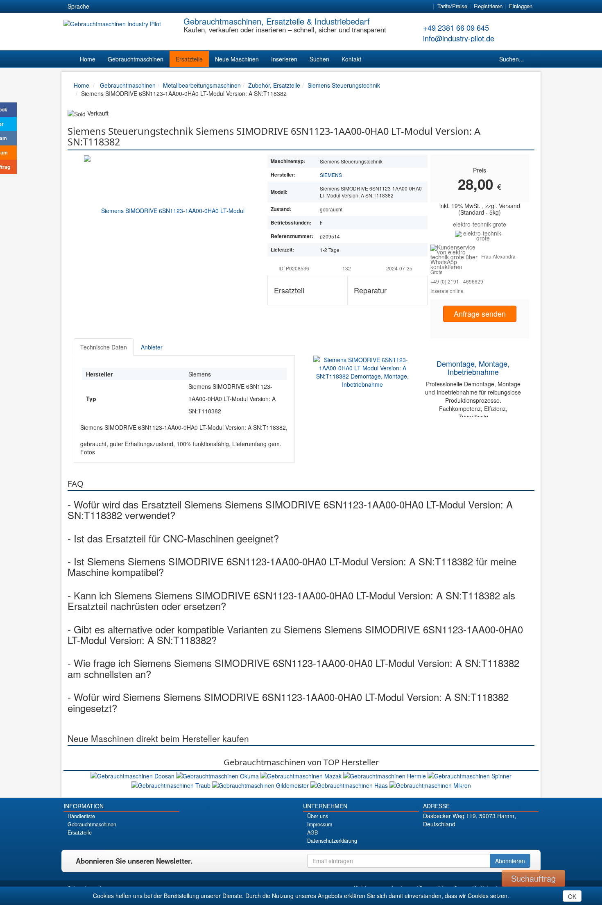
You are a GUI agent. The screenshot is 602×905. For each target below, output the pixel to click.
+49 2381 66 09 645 (456, 27)
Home (87, 59)
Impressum (319, 824)
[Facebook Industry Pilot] (452, 838)
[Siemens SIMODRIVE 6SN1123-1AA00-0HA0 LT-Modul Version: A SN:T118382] (169, 210)
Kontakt (351, 59)
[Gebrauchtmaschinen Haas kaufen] (349, 784)
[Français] (159, 6)
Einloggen (520, 6)
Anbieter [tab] (152, 347)
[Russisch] (130, 6)
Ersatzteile (189, 59)
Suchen (319, 59)
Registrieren (488, 6)
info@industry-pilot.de (458, 38)
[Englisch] (115, 6)
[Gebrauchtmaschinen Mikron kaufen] (430, 784)
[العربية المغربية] (145, 6)
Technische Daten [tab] (103, 347)
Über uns (317, 816)
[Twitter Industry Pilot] (466, 838)
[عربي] (174, 6)
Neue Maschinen (237, 59)
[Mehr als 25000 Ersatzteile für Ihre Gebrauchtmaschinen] (480, 235)
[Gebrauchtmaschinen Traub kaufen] (171, 784)
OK (572, 896)
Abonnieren (510, 861)
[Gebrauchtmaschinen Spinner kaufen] (469, 775)
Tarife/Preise (452, 6)
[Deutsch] (100, 6)
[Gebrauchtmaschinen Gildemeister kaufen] (261, 784)
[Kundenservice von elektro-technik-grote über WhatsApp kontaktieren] (456, 256)
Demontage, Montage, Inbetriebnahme (473, 367)
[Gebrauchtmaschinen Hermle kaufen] (385, 775)
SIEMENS (331, 174)
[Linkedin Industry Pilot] (495, 838)
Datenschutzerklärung (332, 840)
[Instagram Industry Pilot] (509, 838)
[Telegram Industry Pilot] (481, 838)
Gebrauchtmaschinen (135, 59)
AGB (312, 832)
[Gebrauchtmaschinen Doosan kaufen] (133, 775)
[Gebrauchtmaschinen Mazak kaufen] (301, 775)
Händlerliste (81, 816)
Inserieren (284, 59)
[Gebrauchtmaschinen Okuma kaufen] (218, 775)
